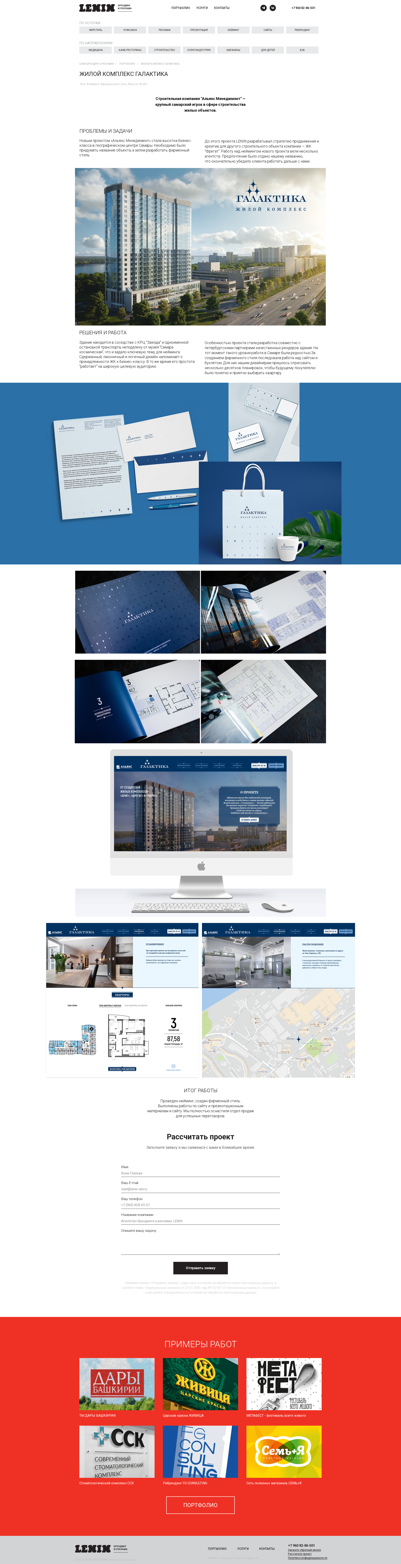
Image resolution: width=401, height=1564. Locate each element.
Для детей (268, 50)
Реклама (164, 30)
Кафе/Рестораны (130, 50)
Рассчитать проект (300, 1554)
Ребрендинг (302, 30)
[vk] (273, 8)
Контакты (222, 8)
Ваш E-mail (129, 1183)
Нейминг (233, 30)
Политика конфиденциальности (307, 1557)
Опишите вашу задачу (138, 1230)
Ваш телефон (131, 1199)
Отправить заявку (200, 1268)
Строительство (164, 50)
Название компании (137, 1215)
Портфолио (180, 8)
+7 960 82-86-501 (303, 8)
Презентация (199, 30)
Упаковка (130, 30)
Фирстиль (95, 30)
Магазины (233, 50)
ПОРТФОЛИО (217, 1548)
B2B (302, 50)
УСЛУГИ (243, 1548)
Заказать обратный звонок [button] (304, 1550)
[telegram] (263, 8)
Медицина (96, 50)
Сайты (268, 30)
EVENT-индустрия (199, 50)
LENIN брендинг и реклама (96, 63)
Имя (124, 1167)
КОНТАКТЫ (267, 1548)
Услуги (202, 8)
